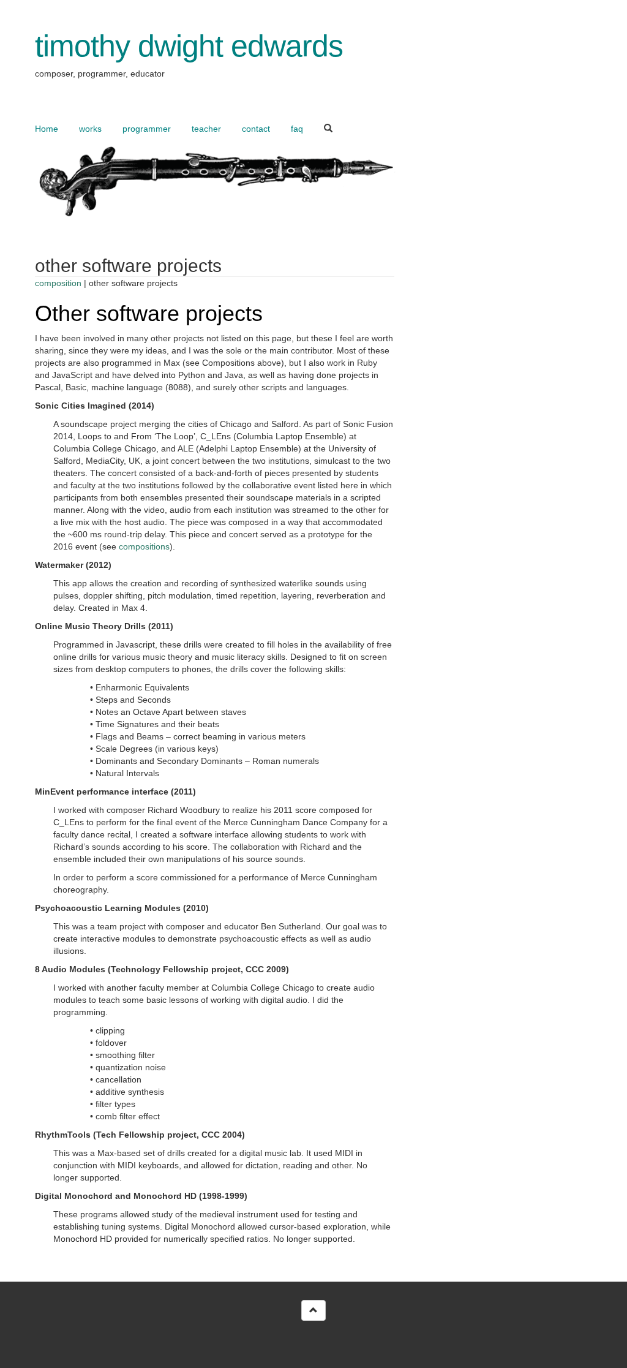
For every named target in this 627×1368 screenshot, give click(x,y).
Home (46, 129)
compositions (144, 546)
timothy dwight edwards (189, 46)
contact (256, 129)
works (90, 129)
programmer (146, 129)
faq (297, 129)
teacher (206, 129)
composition (58, 283)
